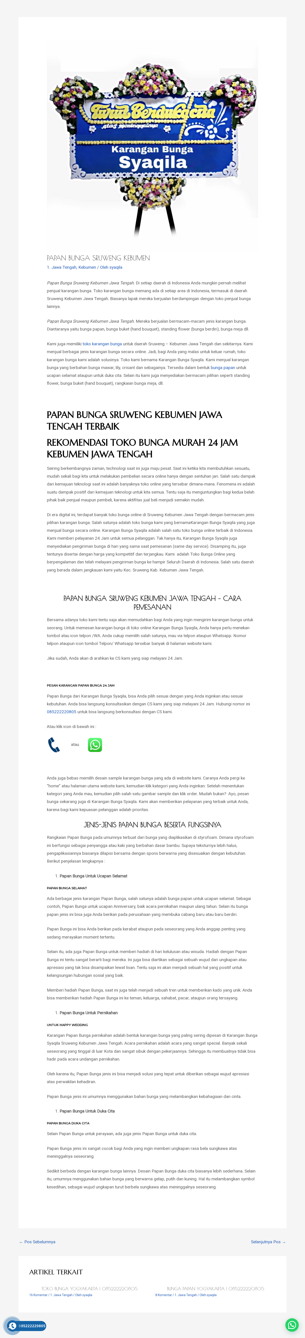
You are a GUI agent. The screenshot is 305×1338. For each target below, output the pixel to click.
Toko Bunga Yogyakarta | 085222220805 (89, 1288)
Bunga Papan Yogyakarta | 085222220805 (215, 1288)
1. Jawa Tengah (61, 267)
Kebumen (87, 267)
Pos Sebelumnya (37, 1241)
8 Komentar (163, 1295)
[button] (292, 1325)
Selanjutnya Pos (268, 1241)
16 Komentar (38, 1295)
